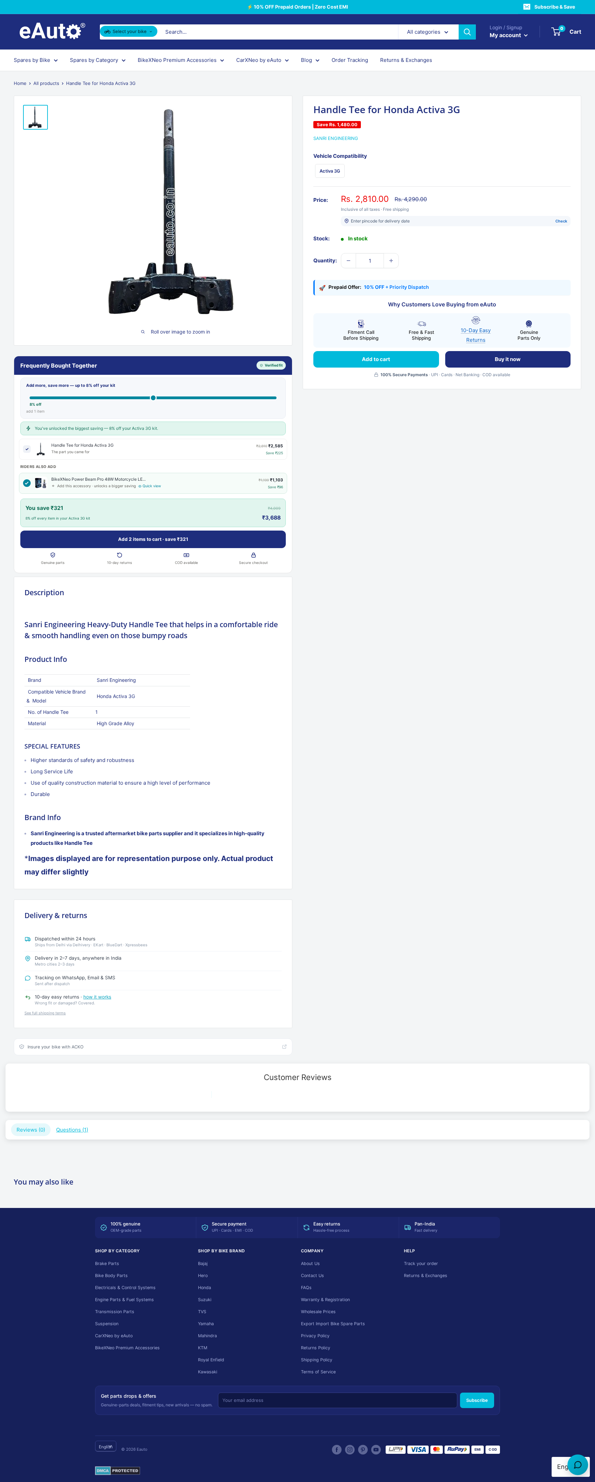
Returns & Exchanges (406, 60)
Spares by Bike (32, 60)
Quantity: (325, 260)
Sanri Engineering (335, 138)
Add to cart (376, 359)
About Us (310, 1263)
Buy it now (508, 359)
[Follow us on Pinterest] (363, 1449)
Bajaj (203, 1263)
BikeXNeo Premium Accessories (177, 60)
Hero (203, 1275)
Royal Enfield (211, 1359)
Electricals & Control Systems (125, 1287)
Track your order (421, 1263)
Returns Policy (315, 1347)
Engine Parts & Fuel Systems (124, 1299)
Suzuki (204, 1299)
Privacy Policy (315, 1335)
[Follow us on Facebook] (337, 1449)
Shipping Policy (316, 1359)
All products (46, 83)
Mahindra (207, 1335)
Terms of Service (318, 1371)
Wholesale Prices (318, 1311)
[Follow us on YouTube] (376, 1449)
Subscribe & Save (554, 7)
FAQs (306, 1287)
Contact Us (312, 1275)
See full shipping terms (45, 1013)
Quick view (152, 486)
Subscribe (477, 1400)
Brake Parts (107, 1263)
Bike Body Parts (111, 1275)
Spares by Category (94, 60)
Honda (204, 1287)
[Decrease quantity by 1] (348, 260)
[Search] (467, 32)
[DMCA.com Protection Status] (117, 1471)
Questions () (72, 1129)
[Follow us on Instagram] (350, 1449)
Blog (306, 60)
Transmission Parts (114, 1311)
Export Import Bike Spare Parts (333, 1323)
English (106, 1446)
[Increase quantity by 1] (391, 260)
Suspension (106, 1323)
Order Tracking (350, 60)
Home (20, 83)
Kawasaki (207, 1371)
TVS (202, 1311)
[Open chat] (577, 1464)
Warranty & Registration (325, 1299)
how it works (97, 997)
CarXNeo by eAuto (258, 60)
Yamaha (206, 1323)
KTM (202, 1347)
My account (506, 35)
